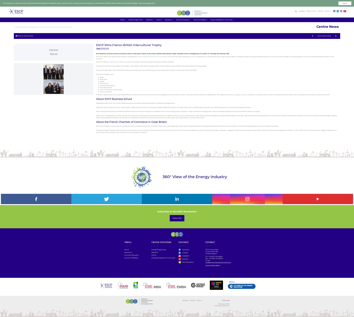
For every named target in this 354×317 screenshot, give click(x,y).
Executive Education (131, 255)
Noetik (227, 304)
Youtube (185, 259)
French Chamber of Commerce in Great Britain (152, 56)
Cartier (193, 56)
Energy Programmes (158, 250)
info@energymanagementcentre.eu (218, 262)
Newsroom (128, 252)
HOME (17, 27)
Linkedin (185, 253)
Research (154, 252)
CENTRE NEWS (33, 27)
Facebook (185, 250)
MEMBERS (302, 11)
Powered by (217, 305)
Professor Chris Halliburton (118, 62)
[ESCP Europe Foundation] (106, 287)
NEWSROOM (24, 27)
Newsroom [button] (168, 20)
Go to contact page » (212, 265)
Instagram (185, 256)
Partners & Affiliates (131, 258)
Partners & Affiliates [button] (199, 20)
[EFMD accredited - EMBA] (176, 287)
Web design (221, 304)
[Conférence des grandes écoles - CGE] (198, 287)
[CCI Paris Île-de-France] (242, 287)
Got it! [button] (345, 3)
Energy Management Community (163, 258)
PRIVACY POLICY (311, 11)
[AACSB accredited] (135, 287)
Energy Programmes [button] (135, 20)
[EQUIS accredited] (123, 287)
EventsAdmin (226, 305)
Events (153, 255)
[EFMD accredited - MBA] (152, 287)
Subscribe (177, 218)
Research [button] (149, 20)
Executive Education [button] (183, 20)
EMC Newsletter (188, 262)
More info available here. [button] (147, 3)
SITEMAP (320, 11)
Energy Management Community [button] (221, 20)
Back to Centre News (25, 36)
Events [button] (158, 20)
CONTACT (327, 11)
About (126, 250)
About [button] (122, 20)
